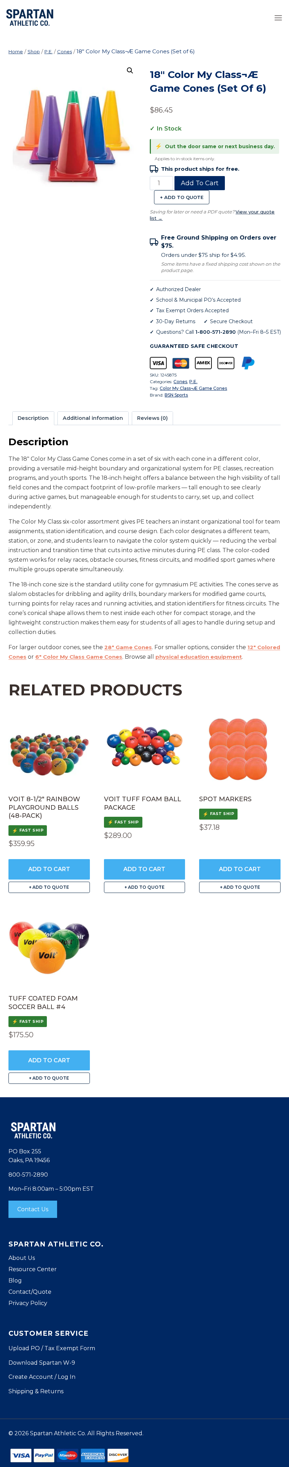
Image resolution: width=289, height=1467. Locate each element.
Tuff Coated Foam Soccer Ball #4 (43, 1002)
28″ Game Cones (128, 647)
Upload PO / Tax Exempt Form (51, 1348)
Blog (15, 1280)
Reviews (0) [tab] (152, 418)
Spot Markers (225, 799)
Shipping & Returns (35, 1391)
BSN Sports (176, 395)
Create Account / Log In (41, 1377)
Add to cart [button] (49, 869)
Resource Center (32, 1269)
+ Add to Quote (181, 197)
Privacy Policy (27, 1303)
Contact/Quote (29, 1291)
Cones (180, 381)
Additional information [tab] (93, 418)
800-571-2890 (28, 1174)
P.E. (193, 381)
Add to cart (200, 183)
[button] (130, 70)
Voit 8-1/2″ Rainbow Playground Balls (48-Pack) (44, 807)
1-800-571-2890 (215, 332)
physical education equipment (198, 656)
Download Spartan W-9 (41, 1362)
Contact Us (32, 1209)
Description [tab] (33, 418)
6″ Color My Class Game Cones (78, 656)
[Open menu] (278, 17)
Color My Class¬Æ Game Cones (193, 388)
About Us (21, 1258)
